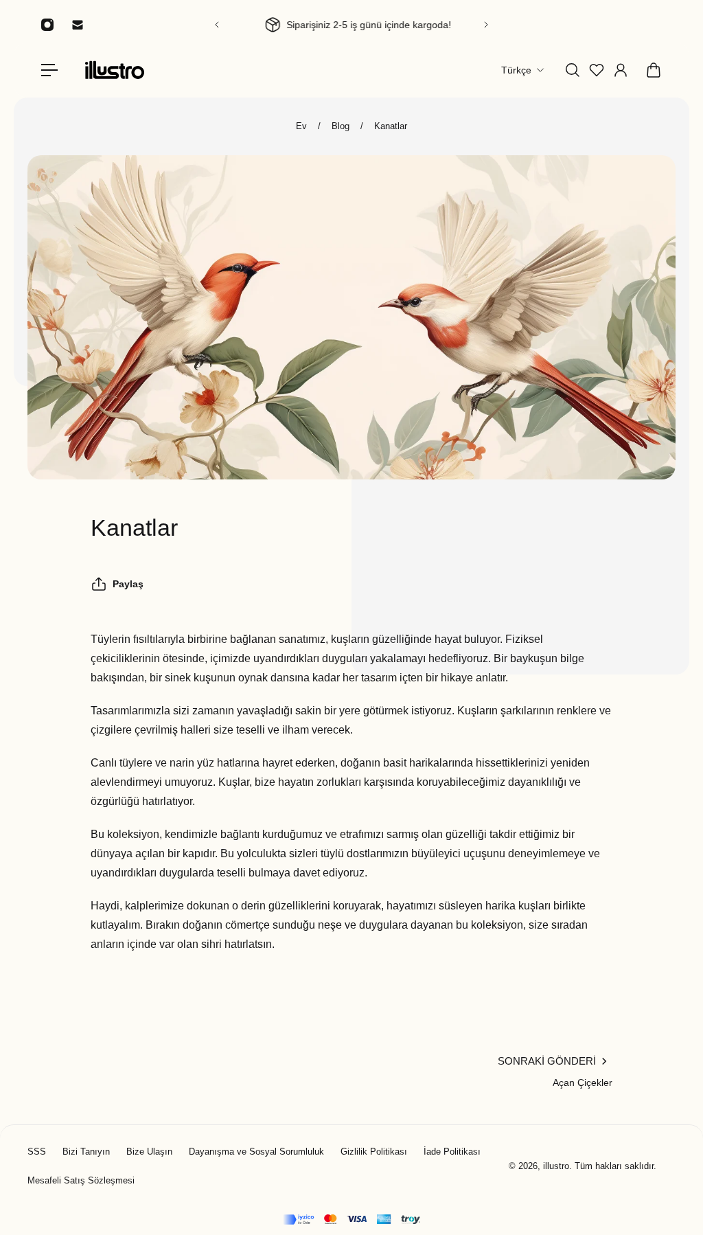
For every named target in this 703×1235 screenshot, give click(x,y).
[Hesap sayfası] (620, 70)
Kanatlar (390, 126)
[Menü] (49, 70)
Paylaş (128, 583)
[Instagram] (47, 25)
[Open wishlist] (596, 70)
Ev (301, 126)
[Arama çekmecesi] (572, 70)
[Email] (77, 25)
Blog (340, 126)
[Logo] (114, 69)
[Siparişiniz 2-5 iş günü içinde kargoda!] (351, 24)
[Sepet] (653, 70)
